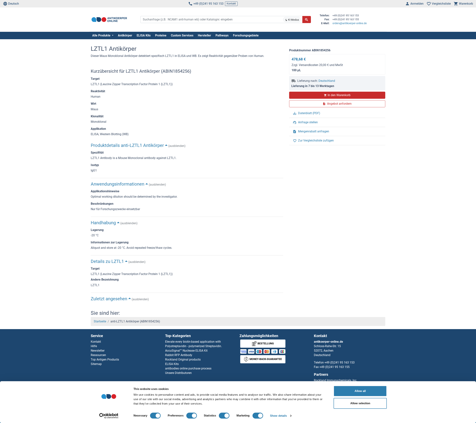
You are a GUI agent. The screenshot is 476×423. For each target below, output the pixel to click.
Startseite (100, 321)
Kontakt (231, 3)
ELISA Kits (144, 35)
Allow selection (360, 403)
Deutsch (13, 3)
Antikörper (125, 35)
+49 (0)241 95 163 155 (334, 367)
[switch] (191, 416)
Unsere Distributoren (178, 373)
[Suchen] (306, 19)
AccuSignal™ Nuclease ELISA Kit (186, 350)
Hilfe (94, 346)
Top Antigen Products (105, 359)
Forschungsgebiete (246, 35)
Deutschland (327, 81)
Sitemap (96, 364)
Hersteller (204, 35)
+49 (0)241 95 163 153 (208, 3)
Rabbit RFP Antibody (178, 355)
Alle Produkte (101, 35)
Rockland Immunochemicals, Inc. (335, 380)
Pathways (222, 35)
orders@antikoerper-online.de (349, 23)
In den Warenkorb (339, 95)
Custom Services (182, 35)
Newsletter (97, 350)
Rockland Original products (183, 359)
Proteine (160, 35)
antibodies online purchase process (188, 368)
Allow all (360, 391)
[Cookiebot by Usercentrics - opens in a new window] (109, 416)
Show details (278, 415)
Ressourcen (98, 355)
